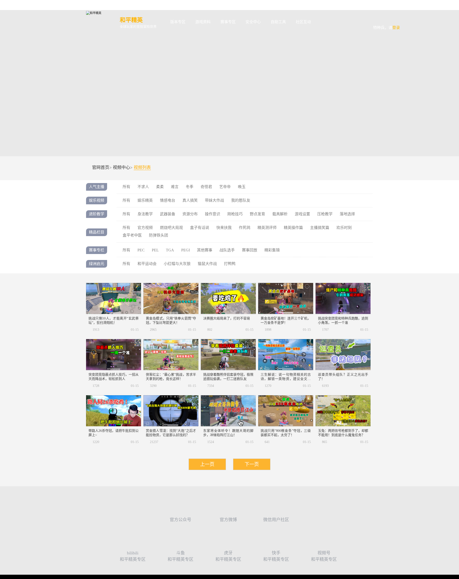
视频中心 (121, 167)
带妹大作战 (214, 200)
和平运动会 (147, 264)
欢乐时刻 (344, 228)
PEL (155, 250)
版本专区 (178, 22)
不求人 (143, 187)
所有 (126, 187)
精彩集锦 (272, 250)
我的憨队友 (240, 200)
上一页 (207, 464)
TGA (170, 250)
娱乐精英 (145, 200)
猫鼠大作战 (207, 264)
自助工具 (278, 22)
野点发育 (257, 214)
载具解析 (280, 214)
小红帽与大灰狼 (177, 264)
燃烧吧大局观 (171, 228)
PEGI (185, 250)
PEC (141, 250)
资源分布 (190, 214)
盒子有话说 (199, 228)
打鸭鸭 (229, 264)
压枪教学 (325, 214)
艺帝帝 (225, 187)
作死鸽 (244, 228)
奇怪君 (206, 187)
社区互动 (303, 22)
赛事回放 (249, 250)
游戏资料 (203, 22)
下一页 (252, 464)
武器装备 (167, 214)
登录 (386, 18)
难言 (175, 187)
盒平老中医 (132, 235)
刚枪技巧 (235, 214)
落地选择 (347, 214)
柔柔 (160, 187)
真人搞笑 (190, 200)
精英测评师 (267, 228)
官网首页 (100, 167)
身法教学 (145, 214)
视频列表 (142, 167)
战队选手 (227, 250)
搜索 (323, 22)
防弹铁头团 (158, 235)
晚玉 (242, 187)
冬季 (189, 187)
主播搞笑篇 (319, 228)
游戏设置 (302, 214)
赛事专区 (228, 22)
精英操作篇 (293, 228)
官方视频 (145, 228)
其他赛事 (204, 250)
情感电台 (167, 200)
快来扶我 (224, 228)
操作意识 (212, 214)
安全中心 (253, 22)
